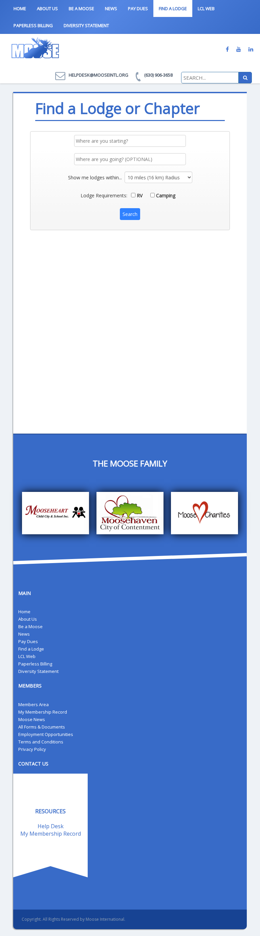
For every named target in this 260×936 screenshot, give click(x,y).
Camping (165, 195)
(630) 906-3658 (158, 75)
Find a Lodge (173, 8)
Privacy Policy (32, 749)
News (111, 8)
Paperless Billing (33, 25)
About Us (47, 8)
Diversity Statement (86, 25)
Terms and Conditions (40, 742)
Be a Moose (81, 8)
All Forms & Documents (41, 727)
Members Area (33, 704)
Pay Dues (138, 8)
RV (139, 195)
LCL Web (206, 8)
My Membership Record (42, 712)
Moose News (31, 719)
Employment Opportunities (45, 734)
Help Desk (51, 826)
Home (20, 8)
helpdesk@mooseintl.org (98, 75)
